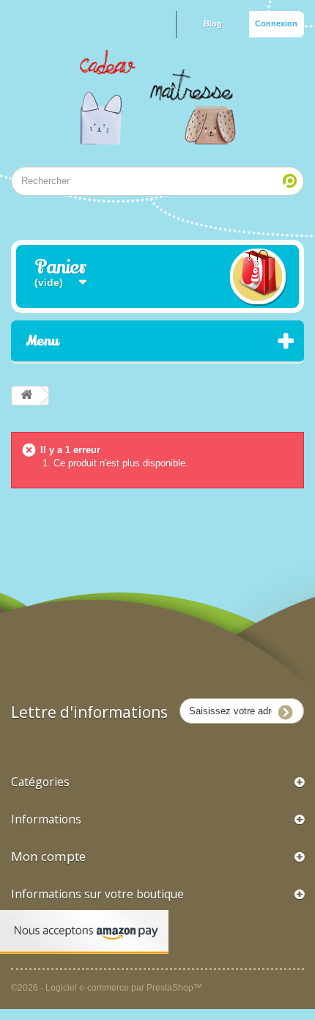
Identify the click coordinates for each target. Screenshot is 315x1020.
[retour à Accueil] (26, 395)
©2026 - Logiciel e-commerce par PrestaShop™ (106, 987)
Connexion (276, 23)
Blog (213, 23)
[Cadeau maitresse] (157, 96)
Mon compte (48, 856)
